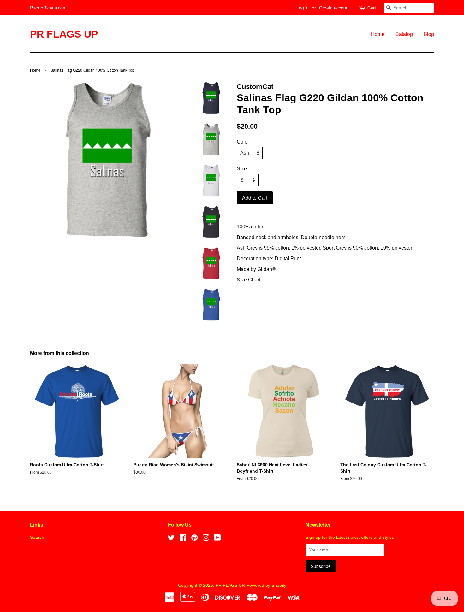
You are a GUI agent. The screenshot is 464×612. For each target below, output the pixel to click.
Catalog (404, 34)
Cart (371, 7)
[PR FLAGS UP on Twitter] (171, 539)
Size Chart (248, 279)
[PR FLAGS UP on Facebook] (183, 539)
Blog (429, 34)
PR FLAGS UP (64, 34)
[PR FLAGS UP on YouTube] (217, 539)
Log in (302, 7)
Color (243, 141)
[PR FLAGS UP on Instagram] (205, 539)
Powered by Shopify (266, 585)
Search (37, 537)
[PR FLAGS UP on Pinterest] (194, 539)
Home (377, 34)
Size (242, 168)
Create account (334, 7)
